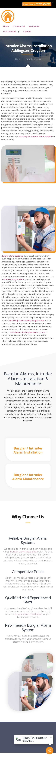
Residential (34, 26)
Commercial (19, 26)
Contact (27, 31)
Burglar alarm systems (12, 256)
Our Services (9, 31)
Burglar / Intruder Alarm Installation (28, 450)
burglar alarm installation (24, 552)
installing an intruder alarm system (35, 136)
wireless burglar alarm (13, 279)
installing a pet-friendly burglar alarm (26, 320)
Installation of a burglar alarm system (27, 332)
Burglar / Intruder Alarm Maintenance (28, 476)
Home (6, 26)
